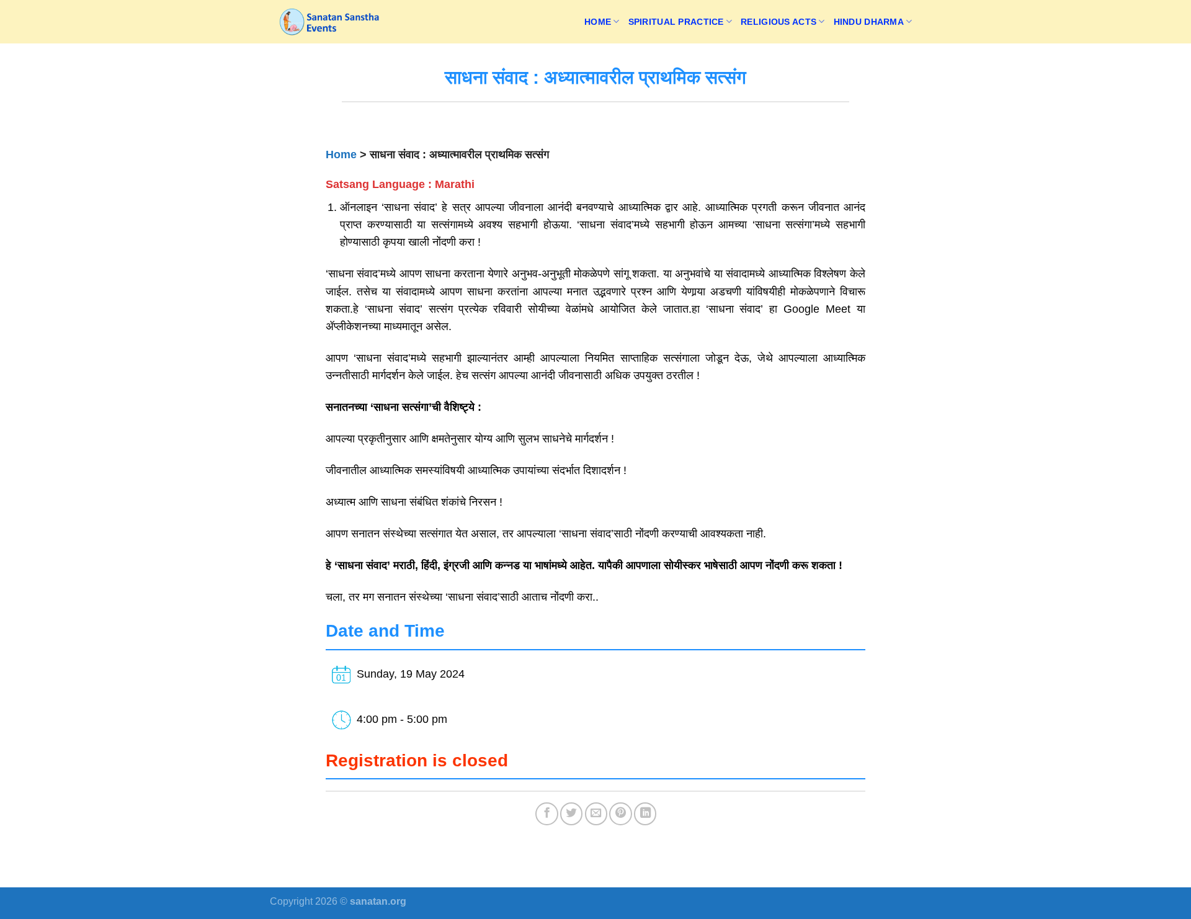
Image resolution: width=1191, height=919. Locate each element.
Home (597, 22)
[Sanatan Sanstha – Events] (332, 21)
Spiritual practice (676, 22)
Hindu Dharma (869, 22)
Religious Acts (778, 22)
